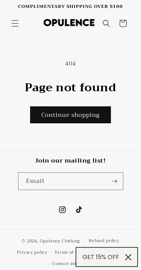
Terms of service (72, 252)
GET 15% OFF (100, 257)
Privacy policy (32, 252)
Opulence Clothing (60, 241)
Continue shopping (70, 115)
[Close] (128, 257)
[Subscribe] (114, 181)
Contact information (74, 263)
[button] (15, 23)
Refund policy (104, 240)
